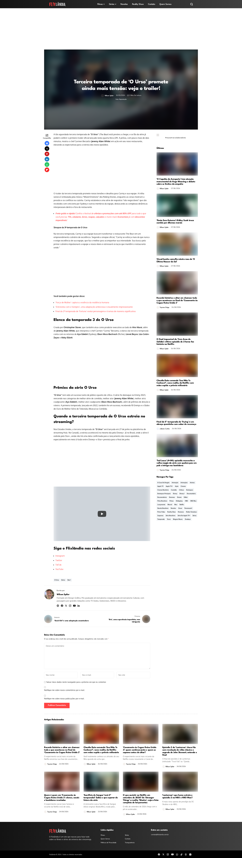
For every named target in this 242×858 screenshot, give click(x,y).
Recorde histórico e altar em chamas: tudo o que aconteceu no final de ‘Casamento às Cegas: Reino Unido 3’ (177, 300)
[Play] (102, 514)
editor (186, 497)
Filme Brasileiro (162, 501)
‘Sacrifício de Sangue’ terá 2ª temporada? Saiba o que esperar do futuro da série (101, 797)
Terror (169, 519)
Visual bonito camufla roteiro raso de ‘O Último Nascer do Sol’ (176, 260)
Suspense (160, 515)
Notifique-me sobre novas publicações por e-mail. (64, 698)
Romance (181, 512)
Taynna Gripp (164, 307)
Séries (63, 580)
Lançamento (161, 504)
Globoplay (179, 501)
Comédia (174, 490)
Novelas (173, 508)
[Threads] (186, 854)
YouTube (59, 569)
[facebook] (159, 854)
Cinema (183, 486)
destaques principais (164, 493)
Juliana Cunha (165, 429)
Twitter (58, 560)
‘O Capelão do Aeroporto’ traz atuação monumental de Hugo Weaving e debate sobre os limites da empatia (176, 181)
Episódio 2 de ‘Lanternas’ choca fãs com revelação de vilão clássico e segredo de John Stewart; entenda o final (179, 751)
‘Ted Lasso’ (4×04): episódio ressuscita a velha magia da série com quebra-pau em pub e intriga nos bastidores (176, 463)
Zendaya (188, 519)
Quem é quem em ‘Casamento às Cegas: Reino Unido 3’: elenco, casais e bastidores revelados (61, 797)
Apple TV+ (169, 486)
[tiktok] (181, 854)
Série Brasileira (170, 515)
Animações (184, 482)
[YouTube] (172, 854)
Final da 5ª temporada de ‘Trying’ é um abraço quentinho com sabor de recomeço (176, 423)
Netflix (182, 504)
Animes (192, 482)
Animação (175, 482)
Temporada (161, 519)
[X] (163, 854)
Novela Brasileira (162, 508)
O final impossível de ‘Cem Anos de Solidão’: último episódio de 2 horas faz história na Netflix (175, 341)
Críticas (181, 490)
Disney (175, 493)
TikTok (58, 564)
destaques (189, 490)
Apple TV (160, 486)
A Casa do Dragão (163, 482)
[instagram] (168, 854)
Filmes (172, 501)
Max (175, 504)
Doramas (172, 497)
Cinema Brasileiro (163, 490)
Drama (179, 497)
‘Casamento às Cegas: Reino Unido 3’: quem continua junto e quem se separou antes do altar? (139, 750)
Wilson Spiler (109, 95)
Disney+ (182, 493)
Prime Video (161, 512)
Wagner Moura (178, 519)
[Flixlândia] (57, 4)
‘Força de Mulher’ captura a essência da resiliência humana (82, 302)
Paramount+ (188, 508)
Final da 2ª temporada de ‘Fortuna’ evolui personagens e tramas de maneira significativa (95, 311)
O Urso (56, 580)
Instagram (60, 556)
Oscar (180, 508)
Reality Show (171, 512)
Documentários (162, 497)
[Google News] (190, 854)
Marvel (170, 504)
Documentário (191, 493)
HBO (186, 501)
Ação (176, 486)
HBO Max (193, 501)
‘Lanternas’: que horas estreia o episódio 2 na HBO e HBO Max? (177, 796)
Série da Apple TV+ (184, 515)
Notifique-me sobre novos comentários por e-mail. (64, 690)
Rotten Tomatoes (191, 512)
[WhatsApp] (177, 854)
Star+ (69, 580)
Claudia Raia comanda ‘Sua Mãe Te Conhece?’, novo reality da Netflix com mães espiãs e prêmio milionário (175, 383)
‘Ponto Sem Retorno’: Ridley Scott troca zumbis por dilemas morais (175, 221)
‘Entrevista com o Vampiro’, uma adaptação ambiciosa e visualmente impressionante (94, 307)
